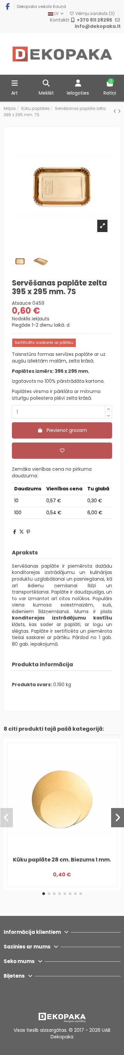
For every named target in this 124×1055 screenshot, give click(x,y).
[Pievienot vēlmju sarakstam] (62, 451)
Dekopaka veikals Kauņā (41, 6)
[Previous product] (115, 111)
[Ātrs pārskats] (67, 850)
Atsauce (21, 303)
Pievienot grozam (67, 430)
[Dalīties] (14, 531)
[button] (43, 893)
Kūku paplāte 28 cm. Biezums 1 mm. (62, 859)
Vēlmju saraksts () (95, 13)
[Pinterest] (28, 531)
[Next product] (119, 111)
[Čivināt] (21, 531)
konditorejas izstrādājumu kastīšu (62, 617)
